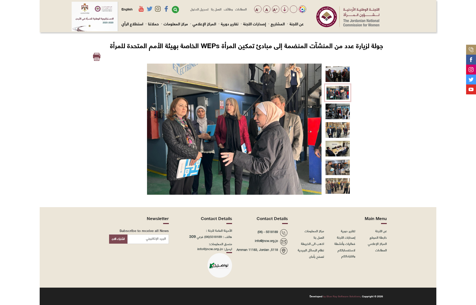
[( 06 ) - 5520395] (471, 48)
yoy (98, 296)
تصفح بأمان (316, 256)
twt (110, 296)
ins (122, 296)
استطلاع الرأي (132, 23)
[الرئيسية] (347, 25)
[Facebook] (471, 58)
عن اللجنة (297, 23)
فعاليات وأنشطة (344, 243)
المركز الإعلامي (204, 23)
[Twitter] (471, 77)
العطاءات (241, 9)
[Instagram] (471, 68)
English (127, 9)
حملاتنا (153, 23)
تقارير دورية (229, 23)
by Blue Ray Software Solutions (341, 296)
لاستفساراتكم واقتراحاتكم (346, 253)
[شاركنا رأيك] (471, 97)
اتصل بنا (216, 9)
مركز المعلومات (176, 23)
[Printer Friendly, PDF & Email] (97, 57)
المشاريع (278, 23)
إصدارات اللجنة (254, 23)
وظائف (228, 9)
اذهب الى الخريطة (312, 243)
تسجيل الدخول (199, 9)
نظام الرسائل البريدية (311, 250)
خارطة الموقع (378, 237)
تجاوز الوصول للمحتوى (284, 9)
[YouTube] (471, 87)
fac (133, 296)
